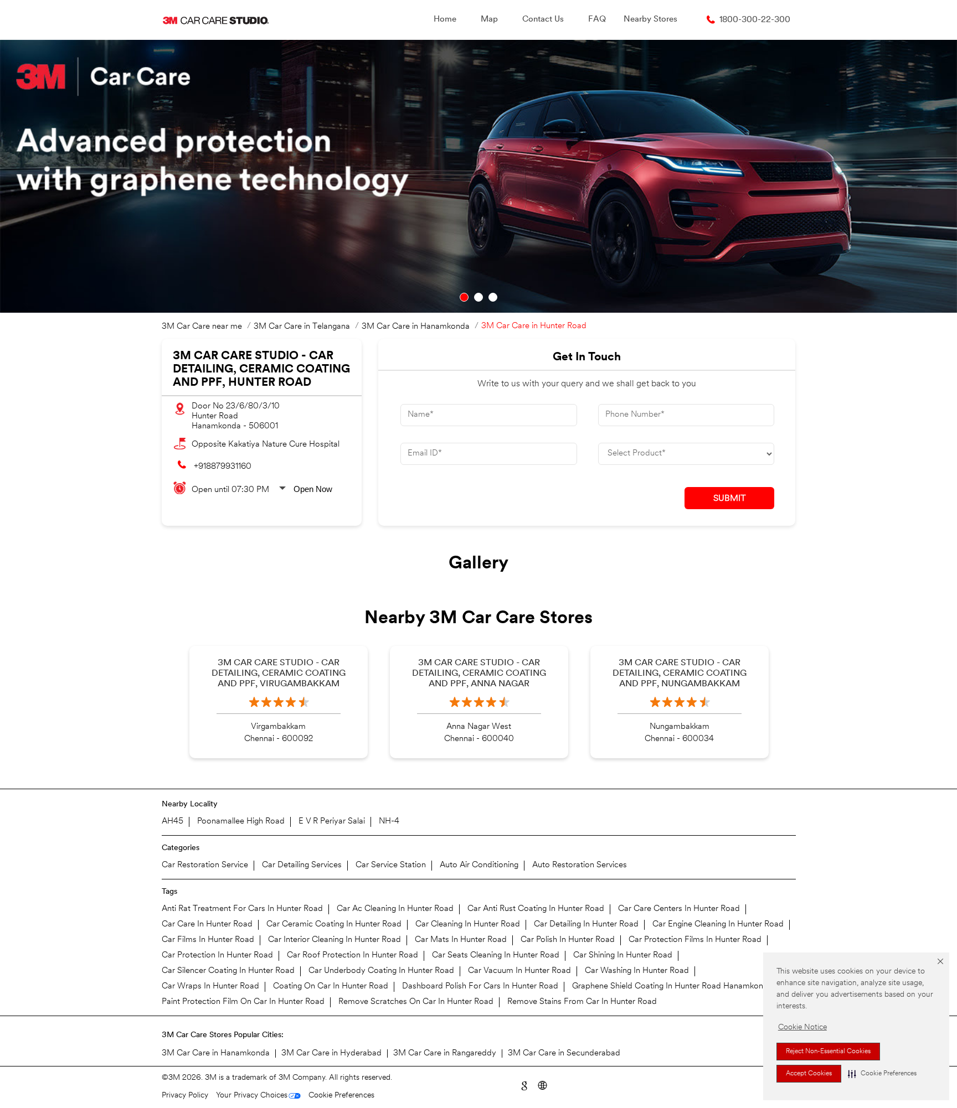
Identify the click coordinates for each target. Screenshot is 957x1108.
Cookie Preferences (341, 1095)
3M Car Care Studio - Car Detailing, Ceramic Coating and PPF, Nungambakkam (680, 673)
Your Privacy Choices (251, 1095)
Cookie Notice (802, 1027)
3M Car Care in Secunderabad (564, 1053)
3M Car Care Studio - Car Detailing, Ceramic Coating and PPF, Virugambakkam (279, 673)
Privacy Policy (185, 1095)
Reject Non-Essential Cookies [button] (828, 1051)
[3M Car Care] (216, 19)
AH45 (172, 821)
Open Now (313, 489)
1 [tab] (464, 297)
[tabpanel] (478, 176)
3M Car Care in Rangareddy (444, 1053)
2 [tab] (478, 297)
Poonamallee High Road (241, 821)
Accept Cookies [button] (809, 1073)
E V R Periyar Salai (332, 821)
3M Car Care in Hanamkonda (216, 1053)
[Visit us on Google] (523, 1084)
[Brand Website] (542, 1084)
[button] (882, 1074)
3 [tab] (492, 297)
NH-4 (389, 821)
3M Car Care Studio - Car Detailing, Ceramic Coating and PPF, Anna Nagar (479, 673)
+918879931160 (222, 467)
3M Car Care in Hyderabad (331, 1053)
